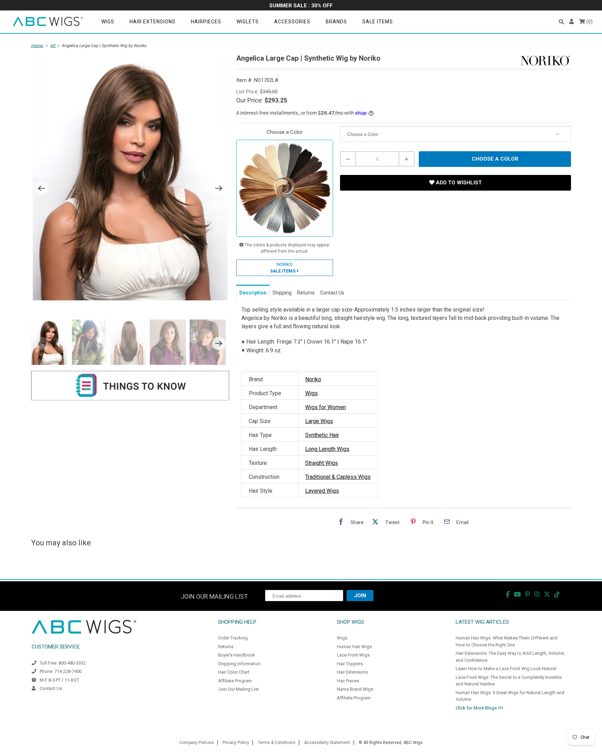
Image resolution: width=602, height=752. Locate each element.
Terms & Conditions (276, 742)
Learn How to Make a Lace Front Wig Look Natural (506, 668)
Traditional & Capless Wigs (338, 477)
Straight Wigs (321, 463)
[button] (561, 21)
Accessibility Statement (327, 742)
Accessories (292, 21)
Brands (336, 21)
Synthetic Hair (322, 435)
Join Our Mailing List (238, 689)
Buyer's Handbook (236, 655)
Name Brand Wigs (355, 689)
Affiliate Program (235, 680)
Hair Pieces (348, 680)
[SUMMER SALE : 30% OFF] (301, 6)
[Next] (219, 188)
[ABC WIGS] (48, 21)
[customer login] (571, 22)
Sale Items (377, 21)
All (53, 45)
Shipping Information (239, 663)
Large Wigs (319, 421)
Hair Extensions (153, 21)
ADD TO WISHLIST (458, 182)
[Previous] (41, 188)
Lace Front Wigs (353, 655)
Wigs (107, 21)
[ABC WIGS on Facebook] (507, 594)
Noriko (313, 379)
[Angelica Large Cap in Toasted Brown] (130, 178)
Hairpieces (206, 21)
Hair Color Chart (233, 672)
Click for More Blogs (477, 708)
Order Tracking (233, 637)
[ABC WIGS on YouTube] (517, 594)
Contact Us (51, 688)
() (589, 21)
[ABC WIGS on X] (546, 594)
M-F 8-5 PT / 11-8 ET (59, 680)
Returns (225, 646)
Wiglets (248, 21)
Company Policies (196, 742)
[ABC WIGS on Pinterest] (527, 594)
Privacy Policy (236, 742)
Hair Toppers (350, 663)
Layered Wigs (322, 491)
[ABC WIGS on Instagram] (537, 594)
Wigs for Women (325, 407)
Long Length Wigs (327, 449)
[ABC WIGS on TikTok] (557, 594)
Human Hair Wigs (354, 646)
